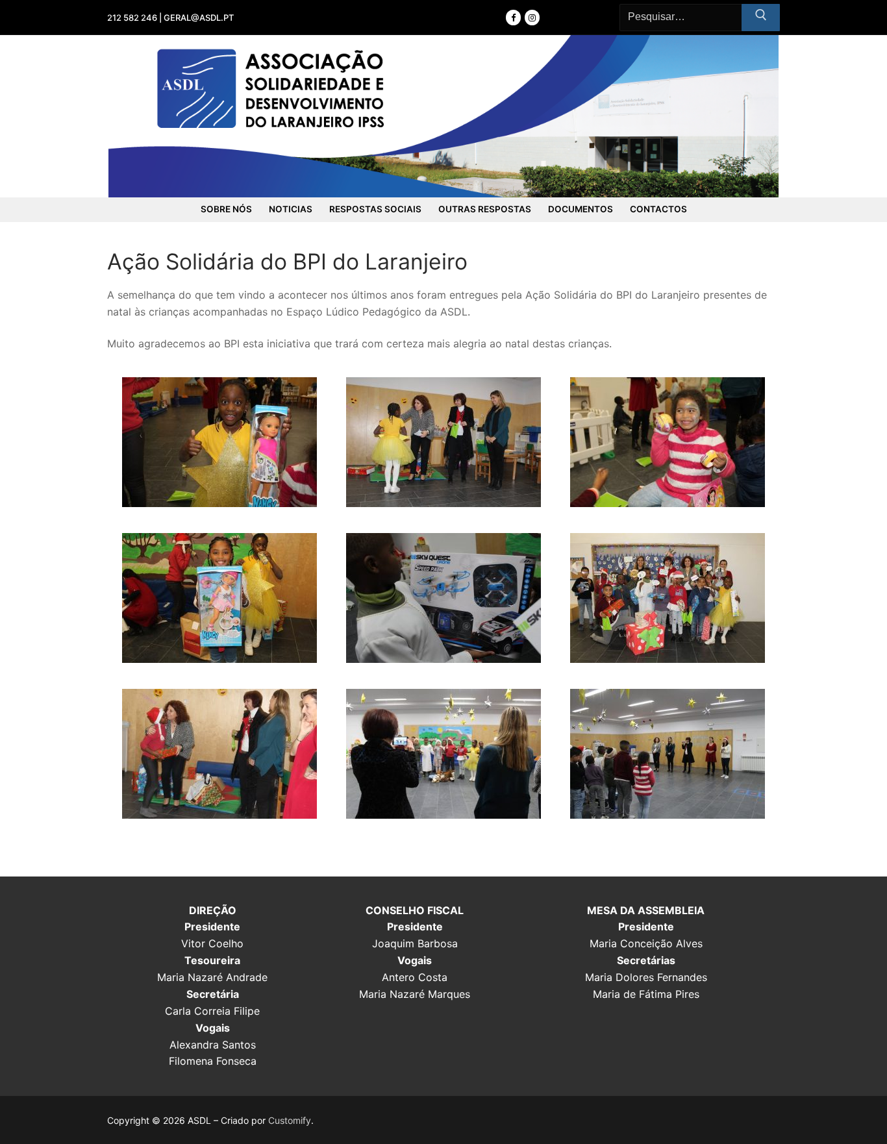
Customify (289, 1120)
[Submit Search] (761, 17)
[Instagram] (532, 17)
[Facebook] (513, 17)
